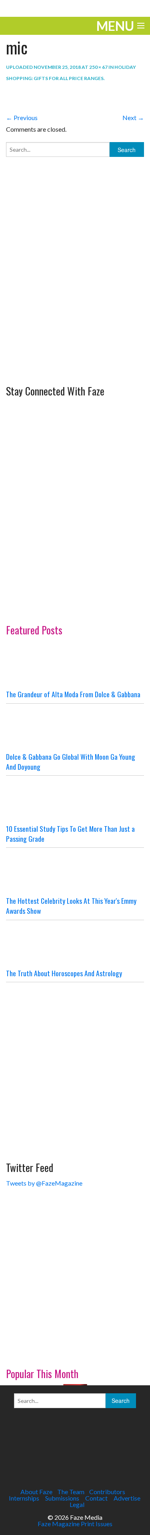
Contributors (107, 1491)
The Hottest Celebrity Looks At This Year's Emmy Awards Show (71, 905)
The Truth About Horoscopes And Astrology (64, 973)
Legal (77, 1504)
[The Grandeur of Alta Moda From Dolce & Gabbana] (75, 665)
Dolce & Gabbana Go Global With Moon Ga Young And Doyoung (70, 761)
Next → (133, 117)
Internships (24, 1498)
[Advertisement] (75, 300)
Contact (96, 1498)
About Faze (36, 1491)
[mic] (56, 96)
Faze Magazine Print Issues (75, 1523)
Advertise (127, 1498)
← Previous (22, 117)
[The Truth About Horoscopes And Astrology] (75, 944)
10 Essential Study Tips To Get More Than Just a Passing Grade (70, 833)
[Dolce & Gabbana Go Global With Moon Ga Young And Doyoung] (75, 728)
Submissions (62, 1498)
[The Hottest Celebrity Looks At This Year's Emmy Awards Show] (75, 872)
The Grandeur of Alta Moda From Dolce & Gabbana (73, 694)
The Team (70, 1491)
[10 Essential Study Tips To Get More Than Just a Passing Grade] (75, 800)
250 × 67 (98, 67)
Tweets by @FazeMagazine (44, 1183)
